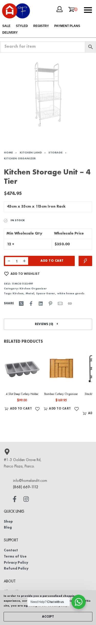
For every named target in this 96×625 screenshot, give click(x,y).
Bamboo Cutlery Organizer (61, 393)
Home (8, 152)
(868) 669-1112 (25, 487)
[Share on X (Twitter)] (21, 303)
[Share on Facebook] (31, 303)
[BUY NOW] (85, 261)
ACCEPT (48, 616)
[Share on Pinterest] (50, 303)
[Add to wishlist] (37, 408)
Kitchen (18, 293)
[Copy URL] (70, 303)
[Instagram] (26, 499)
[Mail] (60, 303)
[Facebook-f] (15, 499)
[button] (48, 324)
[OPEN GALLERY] (48, 94)
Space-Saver (45, 293)
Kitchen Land (31, 152)
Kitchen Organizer (20, 158)
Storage (55, 152)
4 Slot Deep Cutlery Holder (22, 393)
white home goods (70, 293)
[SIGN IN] (59, 9)
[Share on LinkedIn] (40, 303)
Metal (30, 293)
